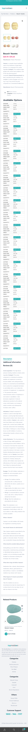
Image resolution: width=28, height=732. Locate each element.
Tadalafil (14, 682)
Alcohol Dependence (14, 689)
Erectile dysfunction (14, 664)
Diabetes (14, 662)
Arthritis (14, 671)
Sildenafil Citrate (14, 680)
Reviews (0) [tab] (7, 366)
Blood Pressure (14, 667)
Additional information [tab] (12, 362)
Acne (14, 687)
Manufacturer (14, 705)
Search (14, 729)
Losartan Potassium (18, 626)
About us (14, 703)
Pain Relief (14, 669)
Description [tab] (7, 359)
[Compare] (5, 92)
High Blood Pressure (9, 626)
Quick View (22, 611)
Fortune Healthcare (14, 700)
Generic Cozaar (9, 628)
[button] (22, 21)
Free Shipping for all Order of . (14, 0)
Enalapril (14, 93)
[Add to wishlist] (22, 606)
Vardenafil (14, 685)
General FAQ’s (14, 698)
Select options (11, 633)
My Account (4, 729)
